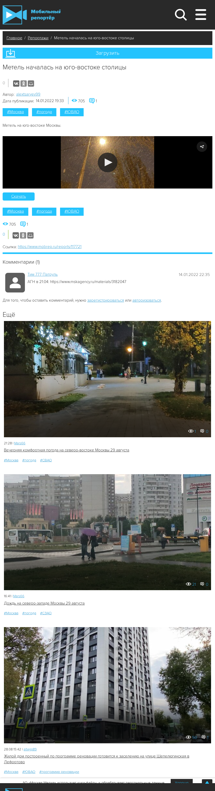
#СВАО (46, 460)
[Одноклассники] (23, 83)
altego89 (30, 749)
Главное (14, 38)
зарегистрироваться (105, 300)
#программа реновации (59, 772)
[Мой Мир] (31, 83)
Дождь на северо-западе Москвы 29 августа (44, 603)
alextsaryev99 (28, 94)
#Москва (15, 111)
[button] (107, 162)
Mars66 (19, 443)
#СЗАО (46, 613)
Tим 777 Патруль (43, 274)
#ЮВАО (71, 111)
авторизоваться (146, 300)
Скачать (18, 196)
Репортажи (38, 38)
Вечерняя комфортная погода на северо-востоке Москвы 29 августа (66, 450)
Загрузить (107, 53)
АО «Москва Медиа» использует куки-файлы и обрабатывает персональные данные (93, 783)
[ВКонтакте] (16, 83)
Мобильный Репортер (32, 14)
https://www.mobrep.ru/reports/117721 (50, 246)
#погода (44, 111)
